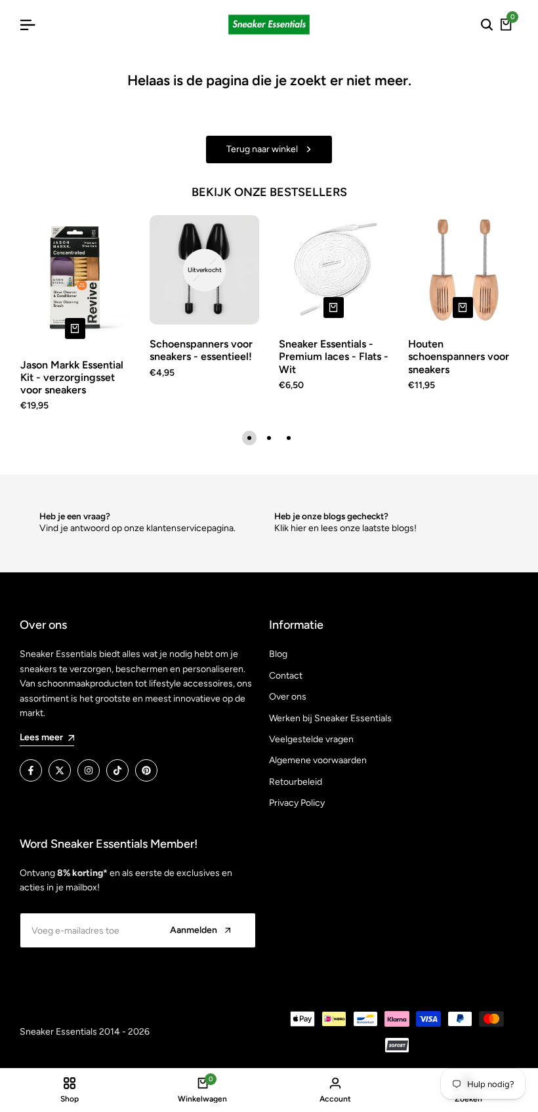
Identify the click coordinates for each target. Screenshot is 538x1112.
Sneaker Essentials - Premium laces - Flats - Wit (333, 356)
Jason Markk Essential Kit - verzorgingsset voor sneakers (71, 377)
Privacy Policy (297, 802)
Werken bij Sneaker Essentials (330, 718)
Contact (285, 675)
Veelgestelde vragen (311, 739)
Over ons (287, 696)
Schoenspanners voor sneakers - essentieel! (201, 350)
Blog (278, 654)
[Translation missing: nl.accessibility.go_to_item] (249, 438)
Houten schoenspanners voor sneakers (458, 356)
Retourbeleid (295, 781)
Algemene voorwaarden (318, 760)
